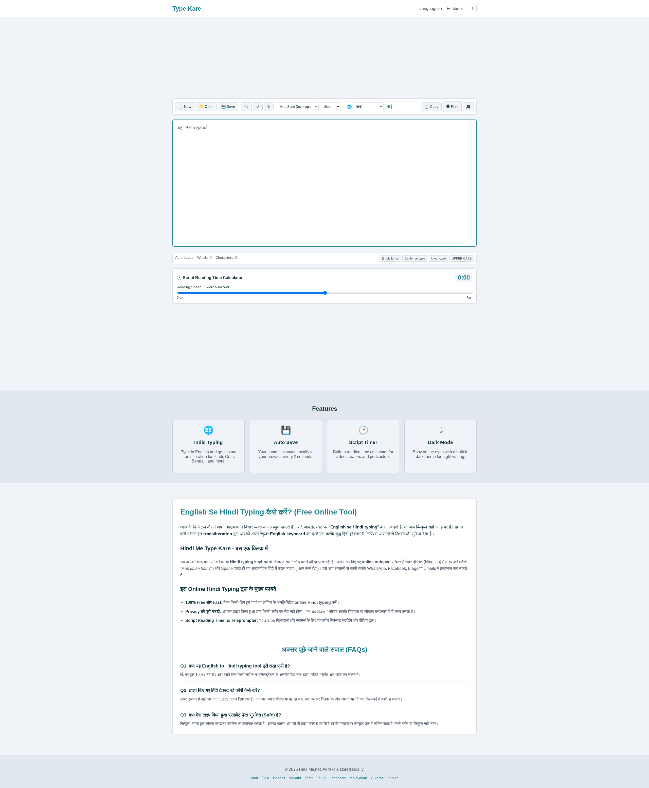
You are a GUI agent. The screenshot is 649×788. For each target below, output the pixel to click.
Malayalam (358, 778)
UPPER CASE (462, 258)
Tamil (309, 778)
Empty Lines (390, 258)
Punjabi (393, 778)
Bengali (279, 778)
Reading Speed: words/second (203, 287)
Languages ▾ (431, 8)
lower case (438, 258)
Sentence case (415, 258)
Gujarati (377, 778)
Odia (265, 778)
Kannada (338, 778)
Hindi (254, 778)
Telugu (322, 778)
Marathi (295, 778)
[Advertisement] (324, 57)
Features (455, 8)
